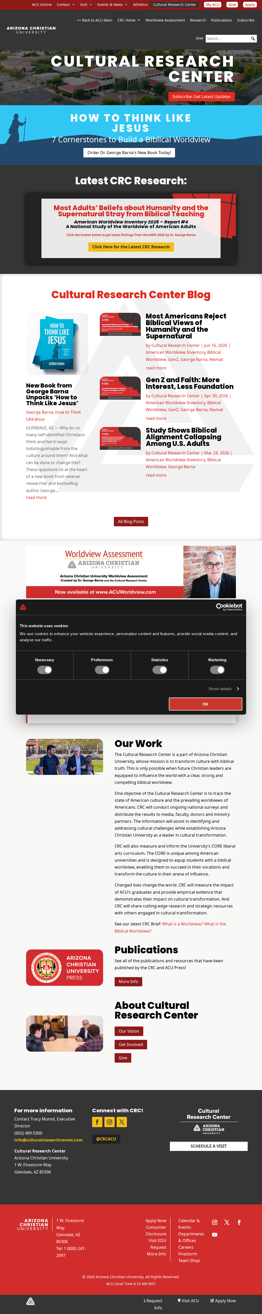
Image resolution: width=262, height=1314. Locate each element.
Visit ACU (190, 1301)
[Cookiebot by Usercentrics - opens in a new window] (220, 607)
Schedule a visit (209, 1146)
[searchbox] (231, 38)
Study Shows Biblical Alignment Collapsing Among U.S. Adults (183, 437)
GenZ (173, 359)
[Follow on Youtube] (215, 1235)
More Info (128, 981)
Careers (185, 1247)
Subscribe (245, 20)
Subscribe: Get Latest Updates (201, 96)
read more (36, 497)
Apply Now (156, 1220)
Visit (83, 4)
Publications (221, 20)
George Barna (39, 412)
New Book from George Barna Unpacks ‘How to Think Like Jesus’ (52, 394)
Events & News (110, 4)
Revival (216, 359)
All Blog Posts (131, 521)
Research (198, 20)
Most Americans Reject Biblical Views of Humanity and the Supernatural (186, 326)
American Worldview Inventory (175, 352)
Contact (63, 4)
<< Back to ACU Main (94, 20)
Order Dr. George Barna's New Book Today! (129, 152)
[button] (253, 38)
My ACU (212, 4)
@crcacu (106, 1139)
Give (232, 4)
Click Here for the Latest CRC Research (131, 247)
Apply (250, 4)
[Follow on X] (122, 1122)
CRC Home (126, 20)
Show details (220, 688)
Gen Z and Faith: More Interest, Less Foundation (190, 383)
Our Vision (129, 1031)
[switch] (102, 670)
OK (206, 704)
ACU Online (42, 4)
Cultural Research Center (174, 4)
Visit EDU (157, 1240)
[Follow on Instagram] (109, 1122)
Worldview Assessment (165, 20)
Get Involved (131, 1044)
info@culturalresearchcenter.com (48, 1140)
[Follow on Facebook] (97, 1122)
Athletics (140, 4)
